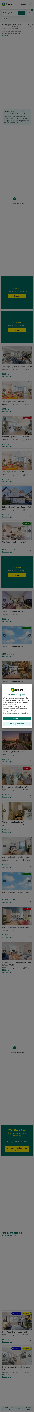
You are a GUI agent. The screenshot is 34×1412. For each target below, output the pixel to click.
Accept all (17, 718)
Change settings (17, 724)
